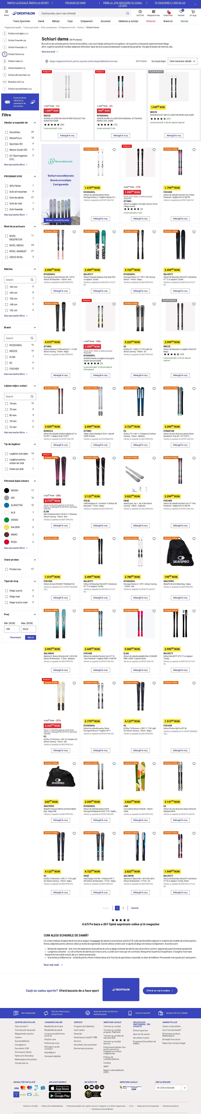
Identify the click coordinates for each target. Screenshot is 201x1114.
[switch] (7, 102)
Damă (41, 21)
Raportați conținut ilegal (173, 1043)
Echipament (87, 21)
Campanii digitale (52, 1056)
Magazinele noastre (24, 1034)
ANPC (106, 1066)
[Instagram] (97, 1088)
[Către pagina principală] (23, 13)
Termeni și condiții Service (112, 1042)
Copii (70, 21)
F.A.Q (131, 1106)
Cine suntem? (21, 1026)
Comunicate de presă (25, 1030)
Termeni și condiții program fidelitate (112, 1031)
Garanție (78, 1034)
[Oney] (23, 1094)
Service (77, 1041)
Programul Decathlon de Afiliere (144, 1042)
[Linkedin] (102, 1088)
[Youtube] (91, 1088)
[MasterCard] (23, 1088)
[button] (20, 132)
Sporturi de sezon (141, 1034)
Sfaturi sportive (140, 1030)
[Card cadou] (43, 1088)
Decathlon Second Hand (85, 1045)
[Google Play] (60, 1097)
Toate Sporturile (21, 21)
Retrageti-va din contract (52, 1048)
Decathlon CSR (22, 1048)
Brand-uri (168, 21)
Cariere (18, 1037)
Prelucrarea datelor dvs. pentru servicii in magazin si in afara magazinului (114, 1050)
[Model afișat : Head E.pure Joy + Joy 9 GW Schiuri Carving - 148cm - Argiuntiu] (134, 489)
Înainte (134, 908)
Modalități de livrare (53, 1026)
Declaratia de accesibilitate (102, 1109)
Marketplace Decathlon (26, 1059)
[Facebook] (86, 1088)
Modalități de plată (53, 1030)
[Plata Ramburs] (30, 1095)
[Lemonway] (36, 1094)
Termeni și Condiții (30, 1106)
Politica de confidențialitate (111, 1058)
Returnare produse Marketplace (171, 1035)
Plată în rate (50, 1039)
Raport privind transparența (148, 1106)
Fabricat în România (24, 1056)
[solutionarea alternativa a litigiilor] (131, 1089)
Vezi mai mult (48, 52)
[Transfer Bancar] (36, 1089)
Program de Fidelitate (84, 1026)
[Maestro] (30, 1088)
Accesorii (105, 21)
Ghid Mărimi (49, 1053)
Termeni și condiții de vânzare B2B (113, 1037)
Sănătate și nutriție (128, 21)
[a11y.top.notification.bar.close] (195, 4)
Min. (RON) (9, 623)
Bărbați (55, 21)
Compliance (20, 1045)
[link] (57, 220)
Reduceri (150, 21)
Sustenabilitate (22, 1041)
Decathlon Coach (141, 1038)
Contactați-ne (21, 1063)
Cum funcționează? (171, 1030)
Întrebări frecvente (171, 1039)
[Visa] (16, 1088)
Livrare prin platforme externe (54, 1035)
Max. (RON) (27, 623)
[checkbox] (20, 490)
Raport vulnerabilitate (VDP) (113, 1071)
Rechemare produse (83, 1048)
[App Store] (60, 1090)
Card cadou (79, 1030)
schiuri (95, 941)
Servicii (184, 21)
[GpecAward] (93, 1097)
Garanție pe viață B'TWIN (85, 1037)
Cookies (107, 1063)
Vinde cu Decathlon (171, 1026)
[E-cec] (16, 1096)
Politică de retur (51, 1043)
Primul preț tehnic (23, 1052)
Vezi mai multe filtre (14, 164)
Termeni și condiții (112, 1026)
